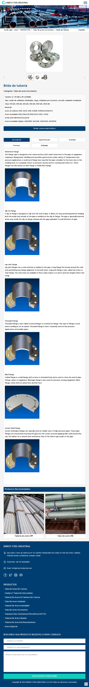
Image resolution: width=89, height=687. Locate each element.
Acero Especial (11, 627)
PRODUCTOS (25, 30)
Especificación (44, 140)
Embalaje (44, 146)
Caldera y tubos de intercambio (19, 593)
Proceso (16, 146)
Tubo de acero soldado (15, 602)
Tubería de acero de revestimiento (20, 622)
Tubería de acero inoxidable (17, 606)
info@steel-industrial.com (22, 568)
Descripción (16, 140)
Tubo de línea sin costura (16, 589)
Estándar (72, 140)
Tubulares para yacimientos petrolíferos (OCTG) (25, 614)
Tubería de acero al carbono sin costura (22, 597)
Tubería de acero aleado (16, 618)
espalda (81, 30)
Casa (16, 30)
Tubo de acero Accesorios (43, 30)
